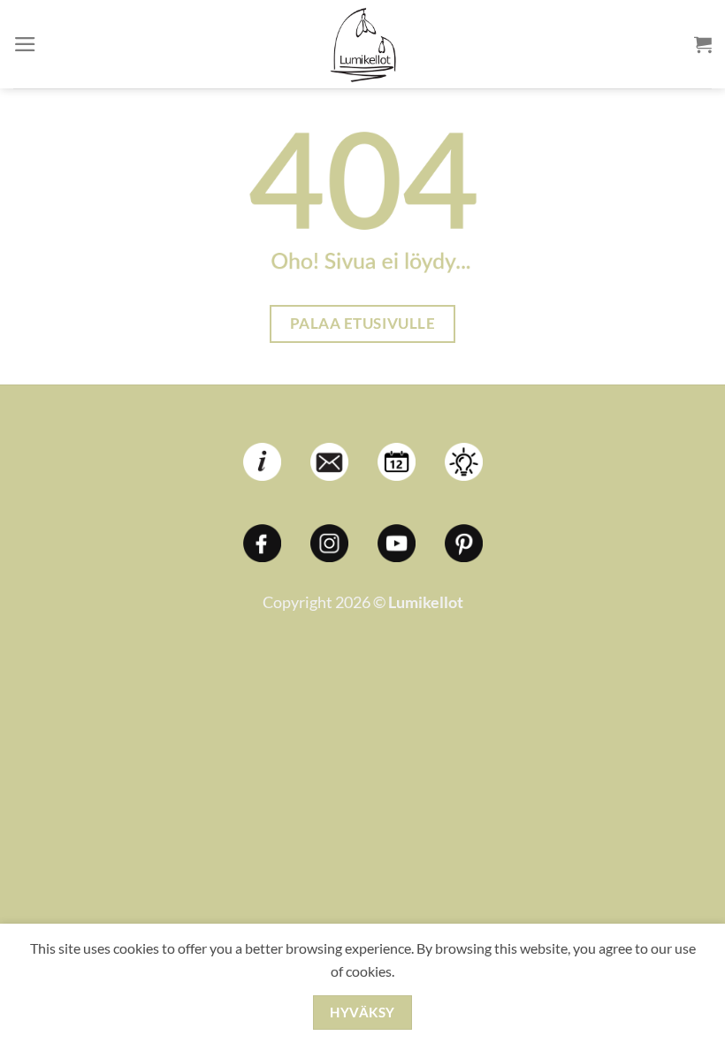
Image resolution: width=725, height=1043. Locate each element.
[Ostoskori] (703, 44)
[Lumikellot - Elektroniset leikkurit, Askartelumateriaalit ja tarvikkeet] (362, 44)
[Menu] (25, 44)
